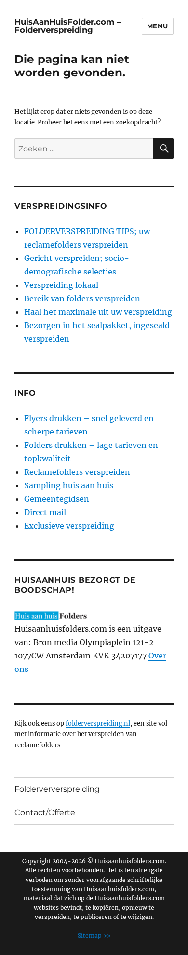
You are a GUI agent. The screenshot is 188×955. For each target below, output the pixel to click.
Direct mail (45, 512)
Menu (157, 26)
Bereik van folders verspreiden (82, 298)
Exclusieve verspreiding (69, 526)
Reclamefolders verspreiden (77, 472)
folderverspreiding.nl (98, 723)
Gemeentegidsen (56, 499)
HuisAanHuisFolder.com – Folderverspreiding (67, 26)
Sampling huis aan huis (68, 485)
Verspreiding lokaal (61, 285)
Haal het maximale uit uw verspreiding (98, 312)
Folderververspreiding (57, 789)
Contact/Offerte (44, 812)
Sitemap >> (94, 935)
